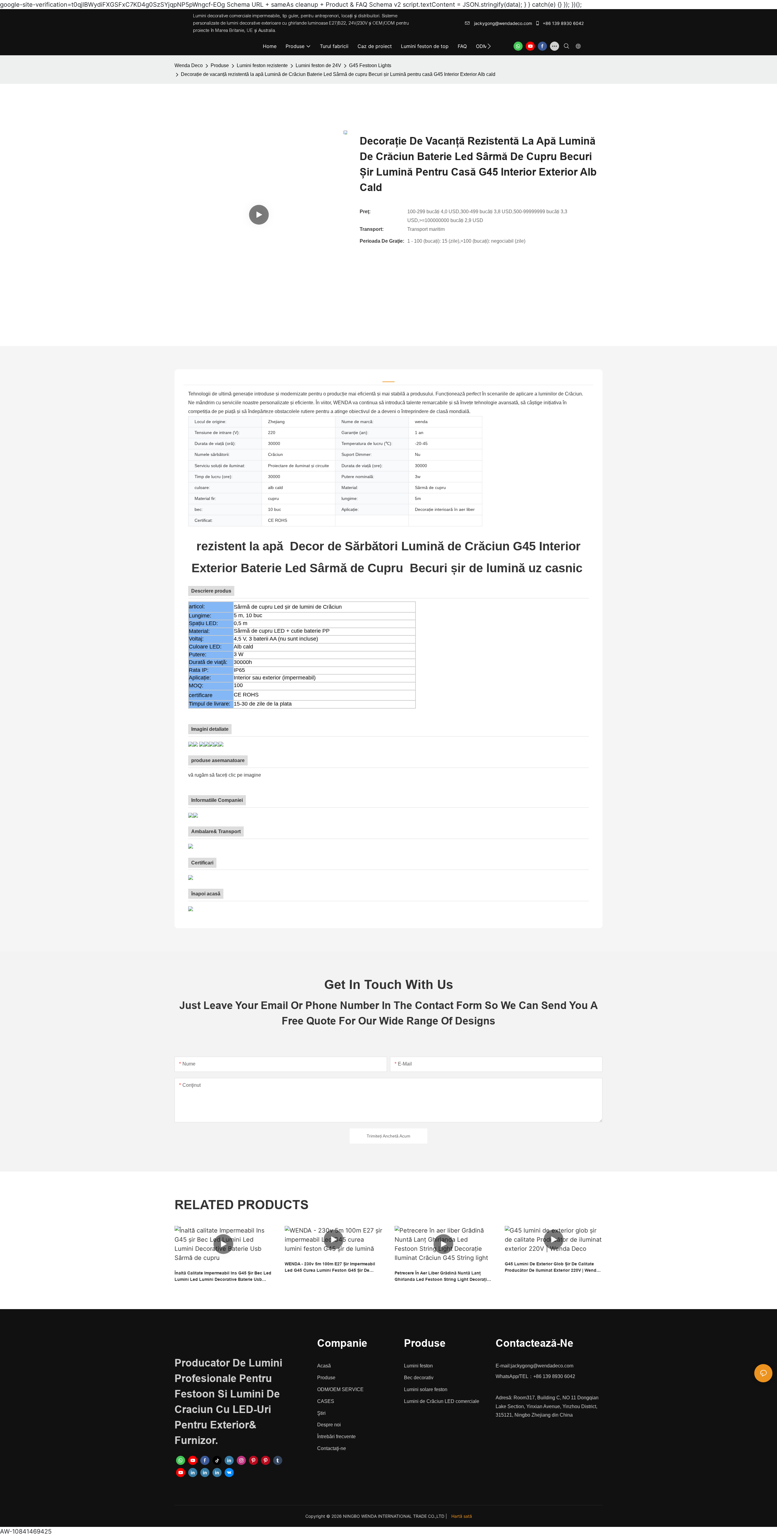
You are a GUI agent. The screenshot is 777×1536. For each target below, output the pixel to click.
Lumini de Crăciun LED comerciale (441, 1401)
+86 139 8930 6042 (562, 23)
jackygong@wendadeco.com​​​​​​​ (502, 23)
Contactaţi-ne (331, 1448)
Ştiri (321, 1413)
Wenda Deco (189, 65)
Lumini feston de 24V (318, 65)
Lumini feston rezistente (262, 65)
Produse (220, 65)
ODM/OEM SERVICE (340, 1389)
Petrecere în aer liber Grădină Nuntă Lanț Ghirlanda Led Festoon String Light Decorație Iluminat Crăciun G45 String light (442, 1277)
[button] (489, 46)
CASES (325, 1401)
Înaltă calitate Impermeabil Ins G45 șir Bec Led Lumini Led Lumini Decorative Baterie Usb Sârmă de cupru (223, 1277)
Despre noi (329, 1424)
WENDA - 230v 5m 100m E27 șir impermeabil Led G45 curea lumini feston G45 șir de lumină (330, 1267)
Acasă (324, 1365)
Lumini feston (418, 1365)
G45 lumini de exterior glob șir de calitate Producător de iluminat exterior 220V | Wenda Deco (552, 1267)
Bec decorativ (418, 1377)
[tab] (388, 377)
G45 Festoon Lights (370, 65)
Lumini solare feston (425, 1389)
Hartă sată (461, 1516)
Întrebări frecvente (336, 1436)
